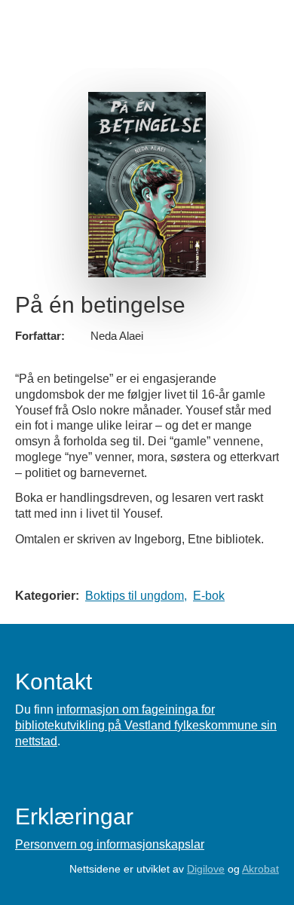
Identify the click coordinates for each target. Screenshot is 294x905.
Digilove (206, 869)
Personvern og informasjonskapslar (109, 844)
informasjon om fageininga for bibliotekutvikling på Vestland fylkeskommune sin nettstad (146, 725)
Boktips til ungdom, (136, 595)
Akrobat (260, 869)
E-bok (209, 595)
